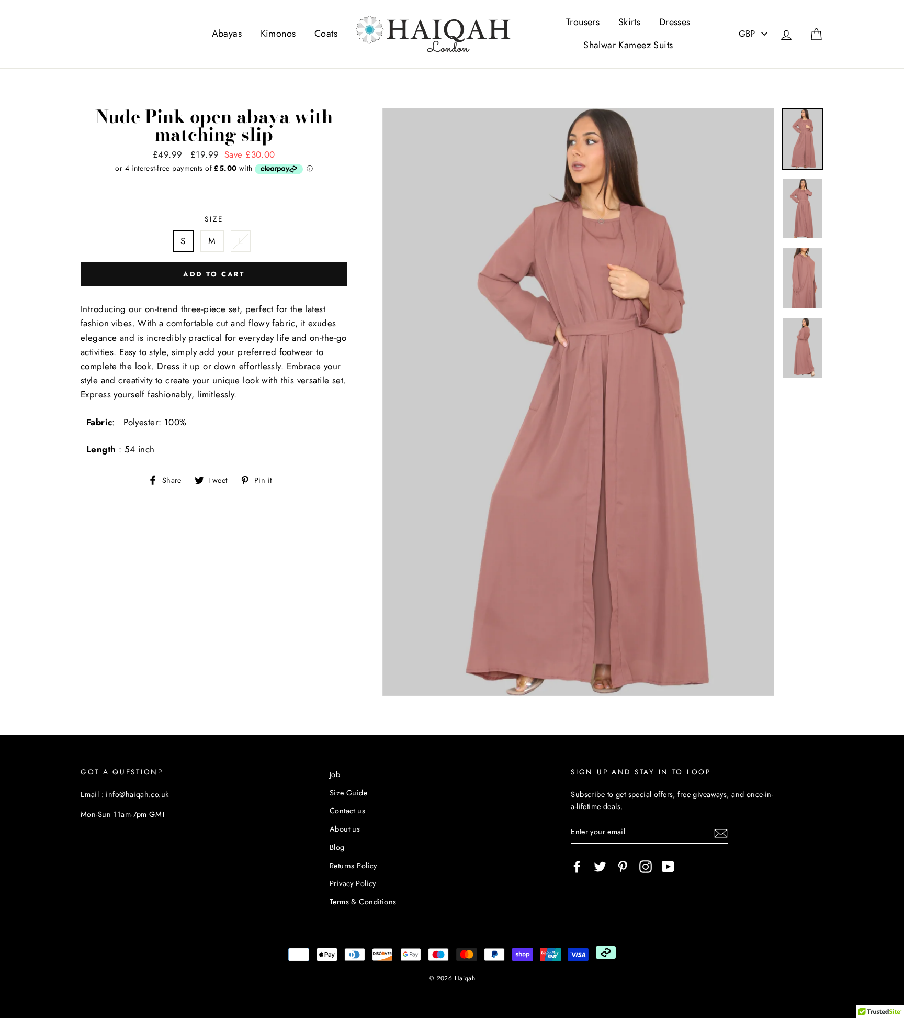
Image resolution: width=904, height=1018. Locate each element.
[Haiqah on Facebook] (577, 866)
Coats (325, 33)
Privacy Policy (353, 883)
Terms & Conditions (363, 902)
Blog (337, 847)
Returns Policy (353, 865)
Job (335, 774)
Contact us (347, 810)
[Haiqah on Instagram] (645, 866)
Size (214, 219)
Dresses (675, 22)
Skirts (629, 22)
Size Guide (348, 793)
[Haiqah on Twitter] (600, 866)
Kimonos (278, 33)
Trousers (583, 22)
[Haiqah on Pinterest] (622, 866)
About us (345, 829)
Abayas (227, 33)
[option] (578, 402)
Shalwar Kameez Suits (628, 45)
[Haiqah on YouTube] (668, 866)
